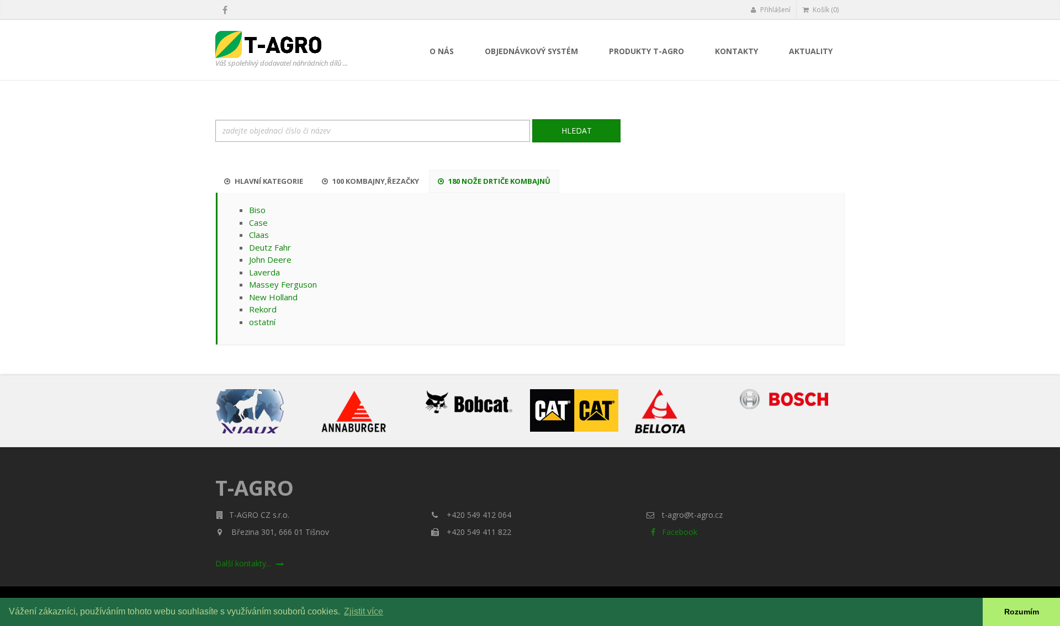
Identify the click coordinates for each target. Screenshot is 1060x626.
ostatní (262, 321)
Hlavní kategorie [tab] (268, 181)
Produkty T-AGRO (646, 51)
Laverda (264, 272)
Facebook (678, 532)
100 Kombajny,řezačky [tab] (375, 181)
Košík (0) (825, 9)
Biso (257, 209)
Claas (259, 234)
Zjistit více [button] (363, 611)
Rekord (263, 309)
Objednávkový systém (531, 51)
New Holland (273, 297)
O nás (442, 51)
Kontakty (736, 51)
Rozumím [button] (1021, 611)
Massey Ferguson (283, 284)
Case (258, 222)
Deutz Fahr (270, 247)
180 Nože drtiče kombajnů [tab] (498, 181)
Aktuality (811, 51)
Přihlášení (775, 9)
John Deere (270, 259)
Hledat (576, 130)
